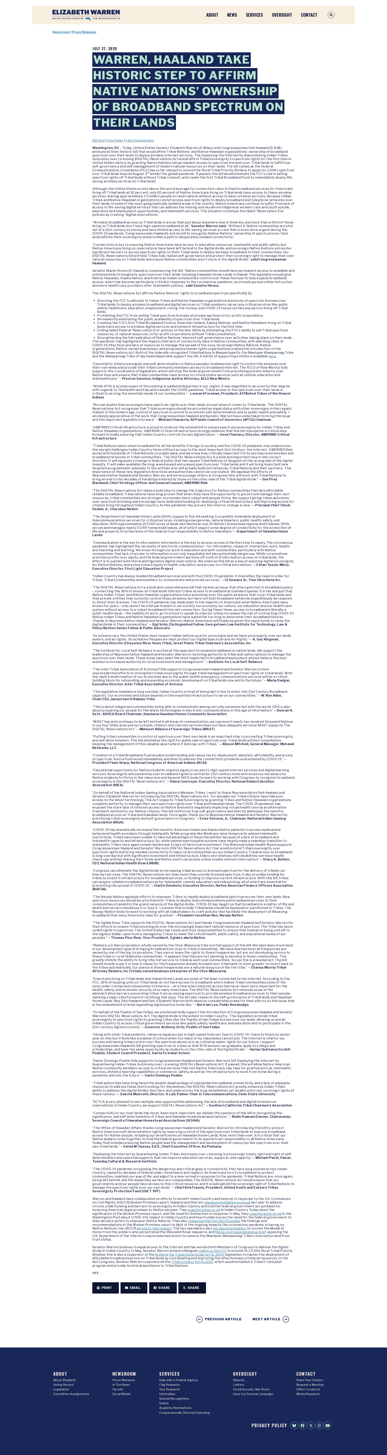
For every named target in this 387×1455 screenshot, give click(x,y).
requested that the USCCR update (214, 1221)
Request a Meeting (310, 1385)
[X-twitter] (311, 1425)
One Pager (115, 140)
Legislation (61, 1389)
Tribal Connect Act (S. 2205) (192, 1262)
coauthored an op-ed (204, 1210)
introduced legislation (229, 1228)
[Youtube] (327, 1425)
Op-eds (117, 1389)
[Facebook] (302, 1425)
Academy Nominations (175, 1408)
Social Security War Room (251, 1389)
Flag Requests (169, 1385)
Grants (164, 1403)
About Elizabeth (64, 1380)
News (232, 14)
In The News (121, 1385)
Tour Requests (169, 1389)
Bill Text (98, 140)
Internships (167, 1394)
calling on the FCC (213, 1251)
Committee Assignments (71, 1394)
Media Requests (308, 1394)
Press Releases (84, 32)
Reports (239, 1380)
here (272, 356)
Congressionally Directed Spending (184, 1413)
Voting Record (63, 1385)
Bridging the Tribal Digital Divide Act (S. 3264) (189, 1254)
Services (254, 14)
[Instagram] (319, 1425)
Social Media (121, 1394)
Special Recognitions (174, 1398)
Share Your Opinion (309, 1380)
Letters (238, 1385)
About (212, 14)
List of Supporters (140, 140)
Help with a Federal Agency (178, 1380)
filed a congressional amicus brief (240, 1232)
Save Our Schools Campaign (253, 1394)
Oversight (282, 14)
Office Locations (308, 1389)
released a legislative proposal (227, 1202)
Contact (309, 14)
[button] (105, 1288)
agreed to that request (154, 1228)
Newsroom (61, 32)
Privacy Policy (269, 1425)
